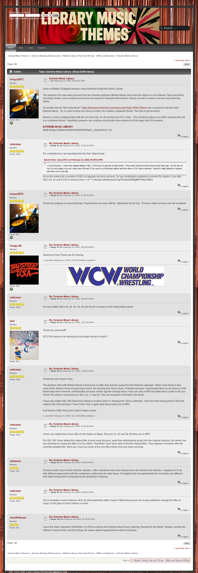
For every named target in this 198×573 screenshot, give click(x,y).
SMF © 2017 (27, 572)
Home (11, 48)
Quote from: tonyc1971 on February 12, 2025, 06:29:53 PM (73, 160)
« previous (179, 60)
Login (30, 48)
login (18, 12)
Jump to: (126, 560)
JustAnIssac (18, 517)
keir (12, 320)
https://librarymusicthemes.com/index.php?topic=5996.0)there (114, 107)
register (27, 12)
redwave (15, 461)
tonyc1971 (17, 79)
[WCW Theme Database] (11, 290)
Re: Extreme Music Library (64, 143)
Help (21, 48)
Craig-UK (16, 245)
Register (42, 48)
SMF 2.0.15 (14, 572)
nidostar (15, 144)
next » (188, 60)
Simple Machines (41, 572)
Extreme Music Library (61, 78)
